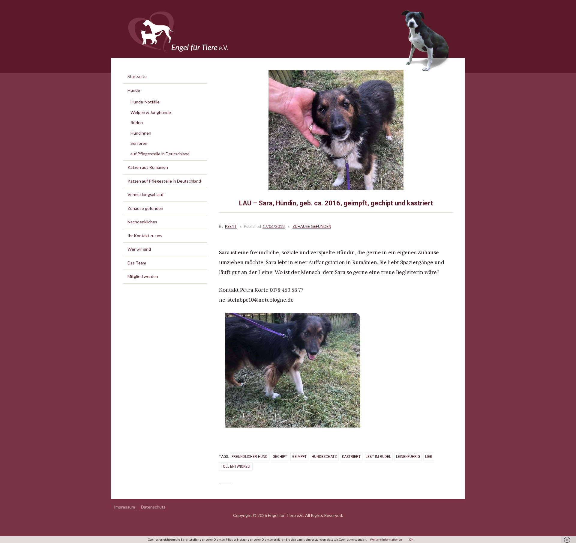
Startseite (137, 76)
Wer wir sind (139, 249)
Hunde (134, 90)
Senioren (138, 143)
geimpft (299, 457)
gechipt (280, 457)
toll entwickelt (236, 466)
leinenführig (408, 457)
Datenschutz (153, 506)
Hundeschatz (324, 457)
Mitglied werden (143, 276)
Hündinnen (140, 133)
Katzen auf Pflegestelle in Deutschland (164, 180)
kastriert (351, 457)
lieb (428, 457)
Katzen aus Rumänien (148, 167)
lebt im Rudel (378, 457)
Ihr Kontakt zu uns (145, 235)
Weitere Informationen (386, 539)
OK (411, 539)
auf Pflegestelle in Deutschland (160, 153)
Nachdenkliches (142, 221)
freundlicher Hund (250, 457)
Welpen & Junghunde (150, 112)
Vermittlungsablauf (146, 194)
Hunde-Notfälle (145, 101)
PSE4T (231, 226)
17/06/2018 (273, 226)
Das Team (137, 262)
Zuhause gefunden (311, 226)
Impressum (124, 506)
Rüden (136, 122)
